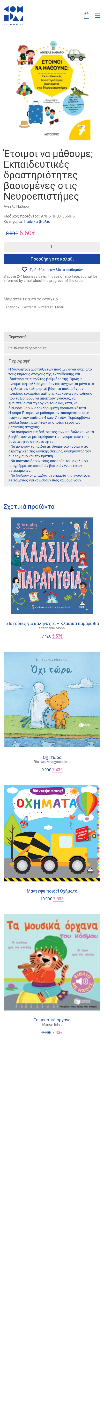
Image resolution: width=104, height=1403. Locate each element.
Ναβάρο (22, 206)
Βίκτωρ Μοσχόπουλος (52, 762)
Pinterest (45, 307)
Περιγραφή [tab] (17, 337)
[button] (97, 15)
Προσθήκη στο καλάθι (52, 259)
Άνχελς (9, 206)
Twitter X (29, 307)
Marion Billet (52, 1024)
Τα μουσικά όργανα (52, 1020)
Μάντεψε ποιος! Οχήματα (52, 891)
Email (59, 307)
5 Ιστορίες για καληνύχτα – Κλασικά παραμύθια (52, 623)
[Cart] (86, 16)
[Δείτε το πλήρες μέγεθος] (9, 46)
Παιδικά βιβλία (37, 221)
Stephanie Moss (52, 628)
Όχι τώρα (52, 757)
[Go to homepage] (13, 15)
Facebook (11, 307)
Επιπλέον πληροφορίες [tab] (27, 348)
